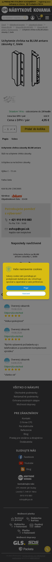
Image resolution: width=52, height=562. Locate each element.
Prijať (26, 288)
